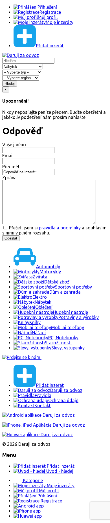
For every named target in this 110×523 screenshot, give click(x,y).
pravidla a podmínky (60, 227)
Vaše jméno (14, 144)
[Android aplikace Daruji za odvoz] (38, 415)
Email (8, 155)
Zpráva (9, 177)
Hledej (10, 83)
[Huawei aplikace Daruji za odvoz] (37, 434)
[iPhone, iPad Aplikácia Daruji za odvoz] (43, 424)
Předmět (11, 166)
